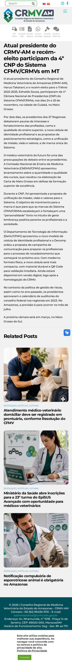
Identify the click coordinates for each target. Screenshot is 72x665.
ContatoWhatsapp (38, 35)
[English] (44, 4)
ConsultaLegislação (47, 35)
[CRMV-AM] (29, 21)
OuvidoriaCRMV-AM (56, 35)
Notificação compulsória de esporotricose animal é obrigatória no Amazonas (33, 580)
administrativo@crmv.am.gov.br (36, 615)
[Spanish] (48, 4)
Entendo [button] (24, 657)
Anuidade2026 (21, 35)
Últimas (34, 405)
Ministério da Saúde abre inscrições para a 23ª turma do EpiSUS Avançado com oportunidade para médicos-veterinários (34, 499)
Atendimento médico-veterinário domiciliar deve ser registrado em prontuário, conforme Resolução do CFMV (34, 416)
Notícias (23, 405)
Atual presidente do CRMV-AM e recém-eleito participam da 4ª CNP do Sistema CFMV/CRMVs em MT (34, 58)
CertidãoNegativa (30, 35)
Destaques (10, 405)
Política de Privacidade (32, 650)
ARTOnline (14, 35)
